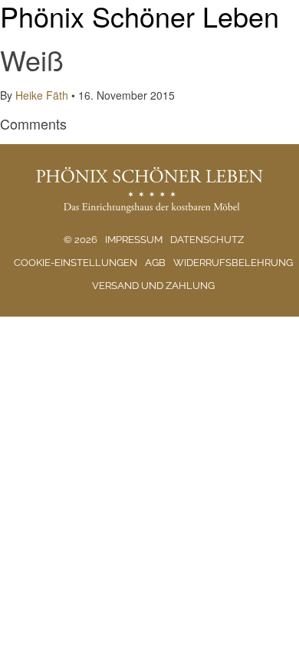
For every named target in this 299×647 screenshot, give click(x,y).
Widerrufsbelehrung (233, 262)
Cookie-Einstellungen (75, 262)
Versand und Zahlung (153, 285)
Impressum (134, 239)
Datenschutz (207, 239)
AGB (155, 262)
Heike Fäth (41, 95)
